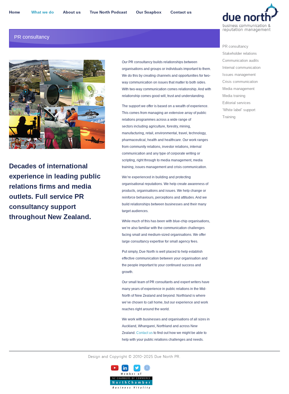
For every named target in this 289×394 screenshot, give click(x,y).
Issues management (239, 74)
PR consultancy (235, 46)
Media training (233, 96)
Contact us (181, 12)
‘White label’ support (238, 110)
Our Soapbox (148, 12)
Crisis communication (240, 82)
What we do (42, 12)
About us (72, 12)
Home (15, 12)
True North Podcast (108, 12)
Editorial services (236, 103)
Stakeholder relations (239, 53)
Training (228, 117)
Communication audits (240, 60)
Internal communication (241, 67)
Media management (238, 89)
